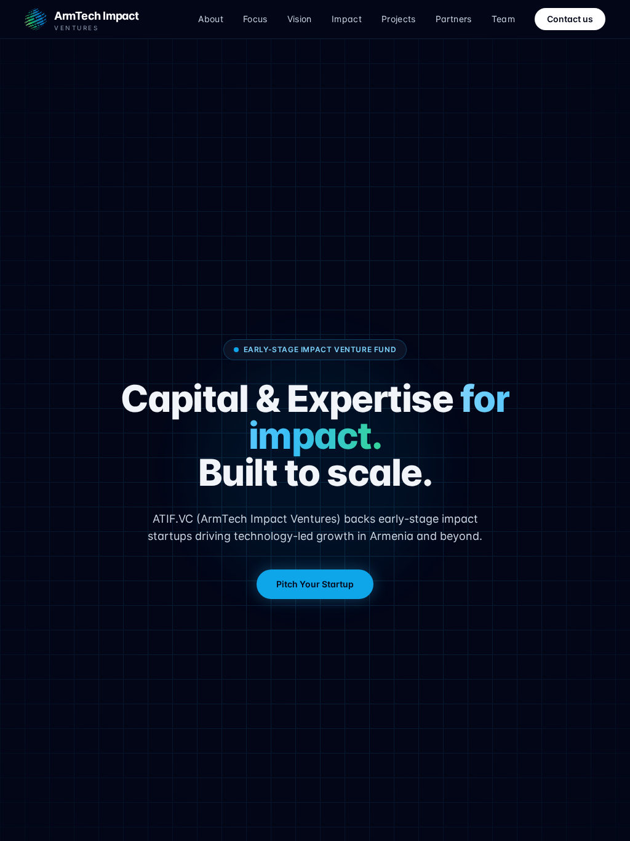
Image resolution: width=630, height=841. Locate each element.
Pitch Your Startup (315, 584)
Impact (347, 19)
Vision (299, 19)
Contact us (570, 19)
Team (503, 19)
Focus (255, 19)
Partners (454, 19)
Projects (398, 19)
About (210, 19)
